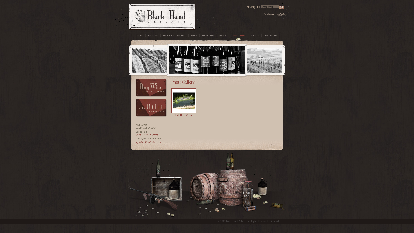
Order (222, 35)
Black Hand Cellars (183, 114)
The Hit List (208, 35)
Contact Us (270, 35)
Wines (194, 35)
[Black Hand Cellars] (183, 100)
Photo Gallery (239, 35)
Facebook (268, 14)
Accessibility (277, 221)
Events (255, 35)
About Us (153, 35)
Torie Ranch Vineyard (174, 35)
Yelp (281, 14)
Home (140, 35)
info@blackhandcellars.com (148, 142)
